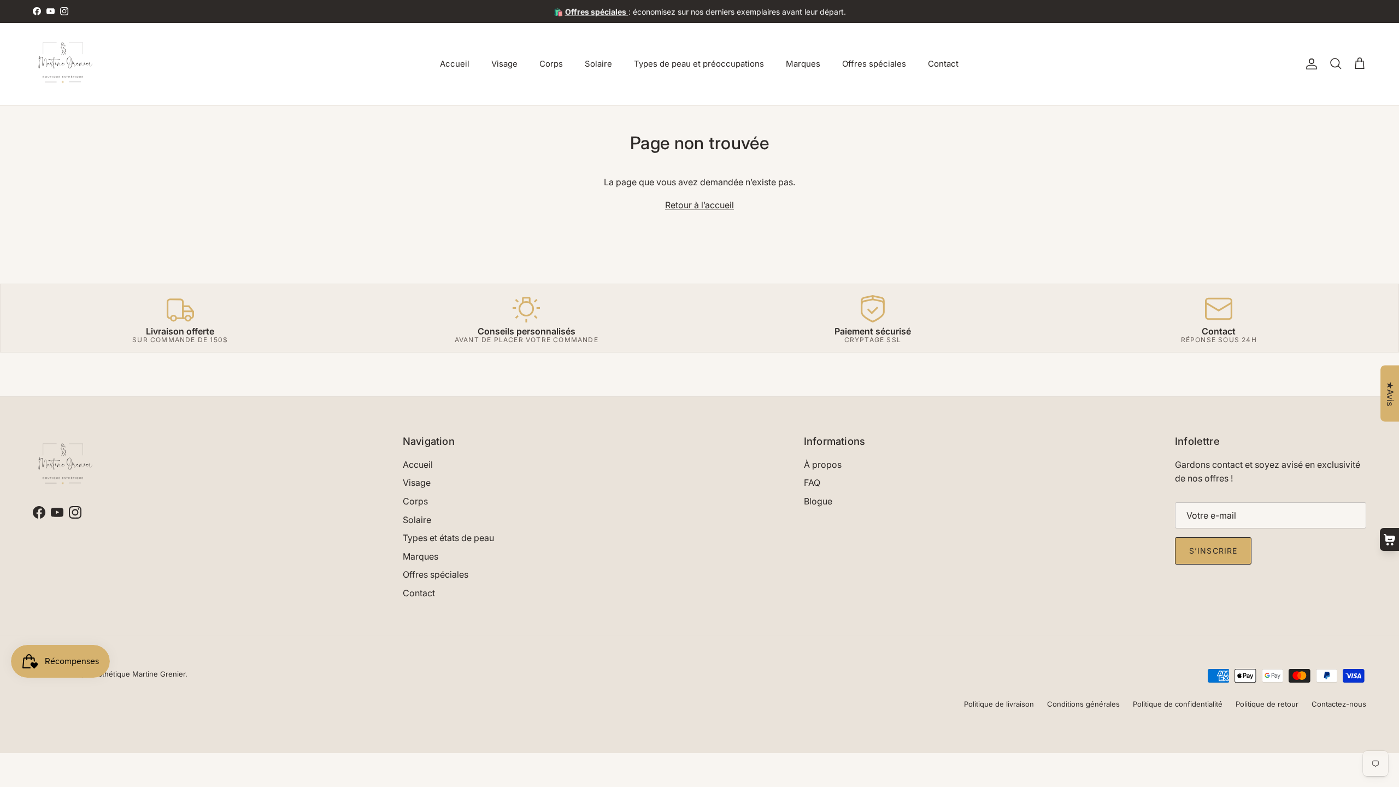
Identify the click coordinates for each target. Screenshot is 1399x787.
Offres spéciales (874, 63)
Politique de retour (1267, 704)
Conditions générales (1083, 704)
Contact (943, 63)
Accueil (454, 63)
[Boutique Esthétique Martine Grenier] (63, 64)
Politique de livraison (999, 704)
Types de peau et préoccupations (699, 63)
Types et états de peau (448, 537)
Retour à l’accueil (699, 204)
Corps (551, 63)
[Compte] (1309, 64)
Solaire (598, 63)
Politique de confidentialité (1177, 704)
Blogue (818, 501)
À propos (823, 464)
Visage (504, 63)
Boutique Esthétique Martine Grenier (123, 673)
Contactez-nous (1339, 704)
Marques (803, 63)
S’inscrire (1213, 550)
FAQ (812, 482)
